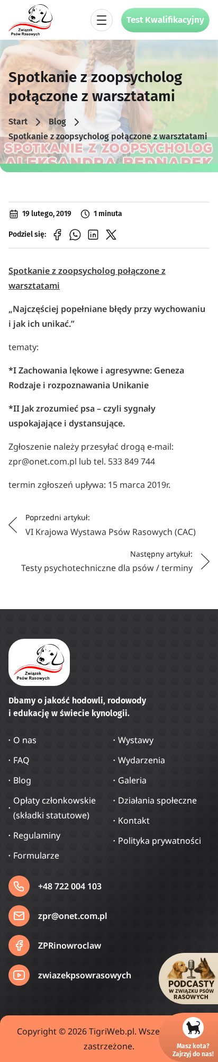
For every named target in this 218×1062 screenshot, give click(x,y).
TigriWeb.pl (111, 1031)
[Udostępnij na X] (111, 235)
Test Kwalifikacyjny (165, 19)
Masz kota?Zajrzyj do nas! (193, 1049)
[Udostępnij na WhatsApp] (75, 235)
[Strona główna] (30, 20)
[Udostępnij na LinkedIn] (93, 235)
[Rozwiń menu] (101, 20)
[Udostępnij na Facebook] (57, 235)
